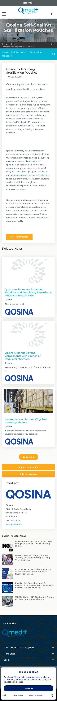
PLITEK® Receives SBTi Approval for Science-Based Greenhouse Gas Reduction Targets (33, 571)
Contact (7, 55)
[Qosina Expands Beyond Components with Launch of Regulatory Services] (28, 335)
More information (19, 236)
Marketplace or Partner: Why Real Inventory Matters (26, 421)
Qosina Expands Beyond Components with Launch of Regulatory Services (22, 355)
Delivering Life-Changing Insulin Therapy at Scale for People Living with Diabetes (32, 557)
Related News (19, 52)
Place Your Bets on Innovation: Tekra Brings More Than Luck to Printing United (33, 543)
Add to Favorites (28, 474)
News (13, 44)
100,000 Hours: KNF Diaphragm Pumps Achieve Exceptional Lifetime (34, 598)
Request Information (28, 467)
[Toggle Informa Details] (28, 2)
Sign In (52, 14)
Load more (28, 457)
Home (7, 44)
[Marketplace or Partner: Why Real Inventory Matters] (28, 401)
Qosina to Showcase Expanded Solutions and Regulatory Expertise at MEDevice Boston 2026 (28, 292)
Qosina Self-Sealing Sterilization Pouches (18, 46)
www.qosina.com (14, 524)
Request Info (37, 52)
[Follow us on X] (52, 44)
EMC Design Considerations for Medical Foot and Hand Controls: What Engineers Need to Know (34, 585)
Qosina (28, 35)
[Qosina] (19, 311)
